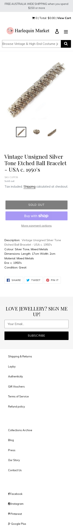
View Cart (64, 18)
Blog (11, 440)
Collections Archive (20, 430)
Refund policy (16, 406)
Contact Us (15, 470)
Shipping (29, 186)
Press (11, 450)
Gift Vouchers (16, 386)
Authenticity (15, 376)
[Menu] (65, 31)
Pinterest (16, 513)
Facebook (16, 493)
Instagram (17, 503)
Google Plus (18, 523)
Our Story (14, 460)
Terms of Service (18, 396)
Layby (12, 366)
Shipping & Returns (20, 356)
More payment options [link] (36, 225)
